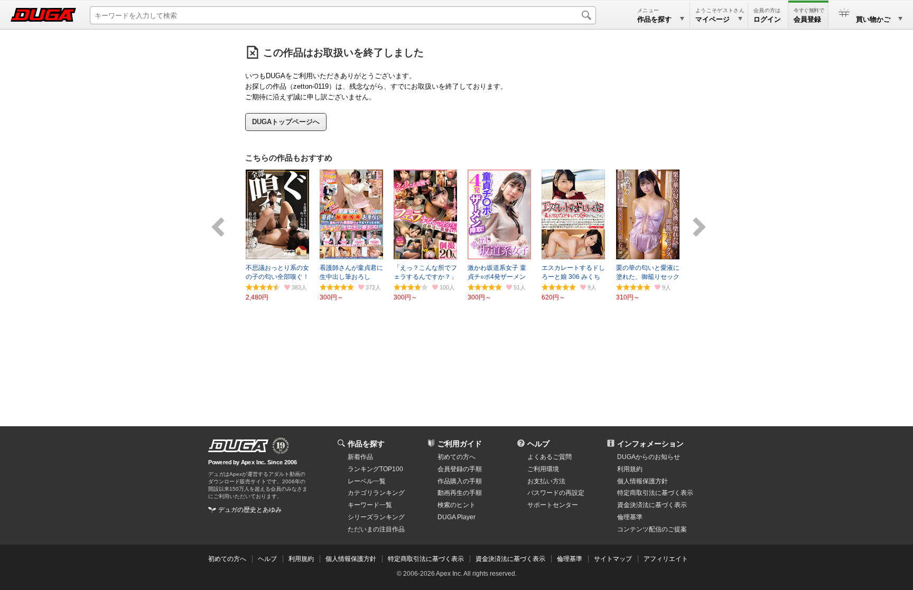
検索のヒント (456, 505)
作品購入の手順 (459, 481)
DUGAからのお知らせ (648, 457)
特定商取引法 (655, 493)
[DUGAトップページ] (43, 15)
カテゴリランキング (376, 493)
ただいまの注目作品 (376, 529)
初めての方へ (456, 457)
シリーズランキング (376, 517)
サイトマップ (613, 559)
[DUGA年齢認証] (238, 445)
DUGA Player (456, 517)
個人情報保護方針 (642, 481)
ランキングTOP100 (375, 469)
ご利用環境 (543, 469)
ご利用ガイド (459, 443)
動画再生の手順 (459, 493)
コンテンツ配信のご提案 (652, 529)
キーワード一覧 (370, 505)
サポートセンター (552, 505)
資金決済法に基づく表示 (510, 559)
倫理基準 (629, 517)
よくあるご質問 (549, 457)
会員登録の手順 (459, 469)
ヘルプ (538, 443)
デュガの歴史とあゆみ (250, 509)
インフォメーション (650, 443)
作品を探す (366, 443)
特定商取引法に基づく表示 (426, 559)
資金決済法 (652, 505)
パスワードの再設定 (555, 493)
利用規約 (629, 469)
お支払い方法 (546, 481)
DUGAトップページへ (286, 122)
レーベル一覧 (367, 481)
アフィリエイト (666, 559)
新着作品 (360, 457)
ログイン (767, 19)
